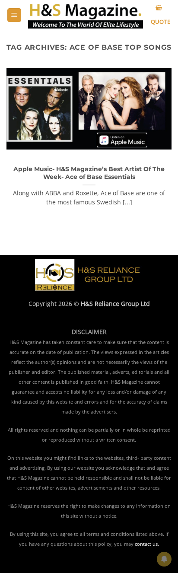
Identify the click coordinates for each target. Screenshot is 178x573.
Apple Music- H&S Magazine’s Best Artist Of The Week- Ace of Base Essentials (89, 173)
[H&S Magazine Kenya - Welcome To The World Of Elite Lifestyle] (85, 15)
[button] (14, 15)
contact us (146, 544)
